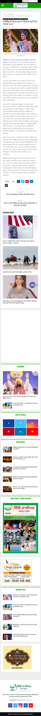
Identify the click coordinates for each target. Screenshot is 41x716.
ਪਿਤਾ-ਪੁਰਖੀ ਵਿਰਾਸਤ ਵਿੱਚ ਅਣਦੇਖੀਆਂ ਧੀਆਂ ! (20, 194)
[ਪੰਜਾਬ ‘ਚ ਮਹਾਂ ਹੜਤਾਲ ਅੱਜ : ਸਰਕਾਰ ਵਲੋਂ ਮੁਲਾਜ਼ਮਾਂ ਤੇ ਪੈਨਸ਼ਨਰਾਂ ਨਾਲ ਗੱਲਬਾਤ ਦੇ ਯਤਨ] (20, 383)
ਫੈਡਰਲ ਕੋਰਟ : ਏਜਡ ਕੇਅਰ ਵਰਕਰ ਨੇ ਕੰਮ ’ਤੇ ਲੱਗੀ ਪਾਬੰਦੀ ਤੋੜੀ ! (25, 626)
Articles (10, 19)
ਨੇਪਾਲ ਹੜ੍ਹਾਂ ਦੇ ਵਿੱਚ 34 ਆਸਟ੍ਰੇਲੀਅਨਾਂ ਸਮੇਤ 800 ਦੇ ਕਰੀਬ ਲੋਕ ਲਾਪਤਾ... (25, 404)
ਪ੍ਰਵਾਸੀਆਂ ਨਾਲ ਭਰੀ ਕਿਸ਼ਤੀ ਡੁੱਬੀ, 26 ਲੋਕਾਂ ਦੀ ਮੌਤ (17, 272)
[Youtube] (31, 705)
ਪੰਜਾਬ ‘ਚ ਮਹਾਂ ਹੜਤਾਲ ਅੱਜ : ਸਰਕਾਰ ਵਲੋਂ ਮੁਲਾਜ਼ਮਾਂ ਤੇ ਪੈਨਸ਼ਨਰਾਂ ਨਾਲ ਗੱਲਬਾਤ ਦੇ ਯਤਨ (19, 397)
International (16, 19)
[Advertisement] (20, 336)
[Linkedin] (26, 705)
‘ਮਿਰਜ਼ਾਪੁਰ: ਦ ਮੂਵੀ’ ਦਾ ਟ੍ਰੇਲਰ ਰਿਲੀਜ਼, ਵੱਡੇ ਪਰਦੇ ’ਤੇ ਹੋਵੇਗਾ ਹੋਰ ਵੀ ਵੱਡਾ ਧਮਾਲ (25, 458)
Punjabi (26, 1)
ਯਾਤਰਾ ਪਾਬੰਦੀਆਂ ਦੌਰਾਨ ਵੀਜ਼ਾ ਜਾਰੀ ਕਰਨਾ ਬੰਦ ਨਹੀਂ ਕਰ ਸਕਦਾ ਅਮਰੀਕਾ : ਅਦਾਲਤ (18, 242)
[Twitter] (15, 705)
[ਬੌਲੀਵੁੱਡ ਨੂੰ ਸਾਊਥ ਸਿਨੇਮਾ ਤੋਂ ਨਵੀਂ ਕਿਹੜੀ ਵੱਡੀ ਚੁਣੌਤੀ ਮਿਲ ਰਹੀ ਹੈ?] (7, 450)
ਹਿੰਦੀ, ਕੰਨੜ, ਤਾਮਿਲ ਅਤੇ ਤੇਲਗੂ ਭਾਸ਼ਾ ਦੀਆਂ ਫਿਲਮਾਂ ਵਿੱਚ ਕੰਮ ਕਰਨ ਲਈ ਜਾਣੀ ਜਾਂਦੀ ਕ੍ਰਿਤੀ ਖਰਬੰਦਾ (20, 302)
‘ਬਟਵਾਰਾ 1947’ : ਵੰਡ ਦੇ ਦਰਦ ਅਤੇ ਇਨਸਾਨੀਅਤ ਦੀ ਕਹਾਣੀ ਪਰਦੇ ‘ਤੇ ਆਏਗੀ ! (25, 488)
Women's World (23, 19)
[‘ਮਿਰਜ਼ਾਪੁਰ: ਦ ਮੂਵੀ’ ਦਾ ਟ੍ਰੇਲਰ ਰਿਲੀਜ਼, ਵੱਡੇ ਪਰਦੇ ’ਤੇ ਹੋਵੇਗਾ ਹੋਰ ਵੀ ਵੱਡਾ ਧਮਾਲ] (7, 459)
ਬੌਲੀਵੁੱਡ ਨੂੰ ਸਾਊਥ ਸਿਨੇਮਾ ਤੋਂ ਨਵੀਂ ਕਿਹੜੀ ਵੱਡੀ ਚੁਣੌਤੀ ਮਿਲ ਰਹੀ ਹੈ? (25, 448)
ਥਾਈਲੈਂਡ (5, 60)
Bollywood (5, 19)
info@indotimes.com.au (24, 700)
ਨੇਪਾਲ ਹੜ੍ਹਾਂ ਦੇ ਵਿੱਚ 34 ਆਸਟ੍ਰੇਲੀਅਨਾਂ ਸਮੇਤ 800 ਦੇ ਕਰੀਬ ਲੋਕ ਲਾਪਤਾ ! (25, 606)
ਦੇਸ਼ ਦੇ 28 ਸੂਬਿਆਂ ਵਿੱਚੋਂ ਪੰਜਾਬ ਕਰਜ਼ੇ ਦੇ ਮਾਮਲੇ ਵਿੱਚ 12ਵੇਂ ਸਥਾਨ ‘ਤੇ (25, 616)
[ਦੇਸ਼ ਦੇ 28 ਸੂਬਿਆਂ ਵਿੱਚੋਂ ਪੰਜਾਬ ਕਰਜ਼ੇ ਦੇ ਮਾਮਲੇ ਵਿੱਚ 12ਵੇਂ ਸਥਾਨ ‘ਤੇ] (7, 617)
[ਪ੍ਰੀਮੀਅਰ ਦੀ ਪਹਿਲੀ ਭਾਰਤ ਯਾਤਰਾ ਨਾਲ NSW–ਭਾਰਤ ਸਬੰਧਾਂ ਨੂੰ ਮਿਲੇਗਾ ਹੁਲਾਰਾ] (7, 637)
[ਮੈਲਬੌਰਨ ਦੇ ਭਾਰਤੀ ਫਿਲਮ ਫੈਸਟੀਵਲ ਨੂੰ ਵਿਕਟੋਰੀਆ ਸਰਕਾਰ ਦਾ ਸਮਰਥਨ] (7, 479)
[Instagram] (20, 705)
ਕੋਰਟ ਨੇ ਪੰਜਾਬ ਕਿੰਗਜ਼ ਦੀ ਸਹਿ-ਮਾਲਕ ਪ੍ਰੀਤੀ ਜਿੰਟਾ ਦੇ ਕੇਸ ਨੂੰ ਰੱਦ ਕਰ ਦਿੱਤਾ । (20, 204)
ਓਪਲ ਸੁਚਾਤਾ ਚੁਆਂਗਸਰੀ (22, 60)
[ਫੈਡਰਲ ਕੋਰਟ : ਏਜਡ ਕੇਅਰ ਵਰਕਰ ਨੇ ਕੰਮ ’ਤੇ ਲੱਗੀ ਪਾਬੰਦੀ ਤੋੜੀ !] (7, 627)
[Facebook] (10, 705)
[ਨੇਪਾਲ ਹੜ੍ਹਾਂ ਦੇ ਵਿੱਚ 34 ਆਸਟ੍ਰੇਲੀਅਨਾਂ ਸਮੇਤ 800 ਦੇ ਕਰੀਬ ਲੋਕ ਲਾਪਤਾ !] (7, 406)
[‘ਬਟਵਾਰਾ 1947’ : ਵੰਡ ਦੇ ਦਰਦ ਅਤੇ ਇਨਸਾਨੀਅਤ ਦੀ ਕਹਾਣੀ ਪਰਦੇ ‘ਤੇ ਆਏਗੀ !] (7, 489)
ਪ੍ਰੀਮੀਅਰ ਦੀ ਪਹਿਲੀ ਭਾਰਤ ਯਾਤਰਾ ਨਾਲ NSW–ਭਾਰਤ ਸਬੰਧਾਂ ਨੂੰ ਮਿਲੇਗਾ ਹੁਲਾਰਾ (25, 635)
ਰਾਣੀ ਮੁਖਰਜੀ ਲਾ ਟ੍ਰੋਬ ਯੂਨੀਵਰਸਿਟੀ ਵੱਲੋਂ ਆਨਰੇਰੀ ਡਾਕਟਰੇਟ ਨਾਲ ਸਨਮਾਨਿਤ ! (25, 468)
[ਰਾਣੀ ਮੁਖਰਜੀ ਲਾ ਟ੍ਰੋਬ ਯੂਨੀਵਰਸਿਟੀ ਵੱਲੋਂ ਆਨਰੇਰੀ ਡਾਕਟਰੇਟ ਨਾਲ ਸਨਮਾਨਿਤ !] (7, 469)
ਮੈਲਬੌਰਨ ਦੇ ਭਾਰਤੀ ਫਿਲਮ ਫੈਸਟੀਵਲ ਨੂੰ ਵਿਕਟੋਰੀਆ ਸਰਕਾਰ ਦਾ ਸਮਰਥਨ (25, 478)
